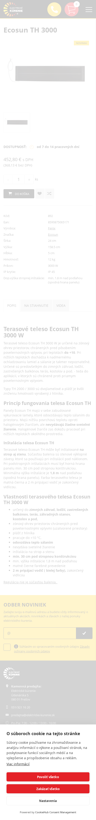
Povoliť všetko (48, 777)
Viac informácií (18, 764)
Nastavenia (48, 801)
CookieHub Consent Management (55, 812)
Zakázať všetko (48, 789)
